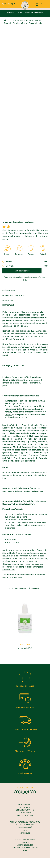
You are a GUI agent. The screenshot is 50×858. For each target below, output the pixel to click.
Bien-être (17, 20)
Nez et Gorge (28, 23)
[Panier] (37, 4)
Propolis (8, 406)
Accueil (7, 23)
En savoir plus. (8, 569)
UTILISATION (7, 300)
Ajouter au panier (22, 271)
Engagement (8, 305)
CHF (13, 4)
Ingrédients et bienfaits (13, 295)
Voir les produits (25, 617)
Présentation (8, 290)
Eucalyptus (29, 409)
